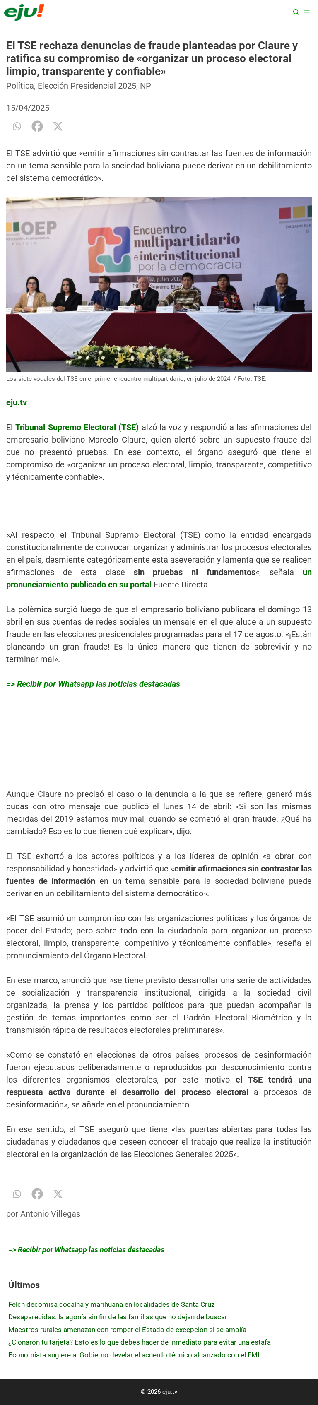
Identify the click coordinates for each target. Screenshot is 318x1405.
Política (20, 86)
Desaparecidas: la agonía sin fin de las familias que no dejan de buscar (117, 1317)
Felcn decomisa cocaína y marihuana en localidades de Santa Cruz (111, 1304)
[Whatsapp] (16, 126)
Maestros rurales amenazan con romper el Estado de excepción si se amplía (127, 1330)
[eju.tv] (24, 12)
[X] (57, 126)
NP (145, 86)
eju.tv (16, 402)
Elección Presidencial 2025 (87, 86)
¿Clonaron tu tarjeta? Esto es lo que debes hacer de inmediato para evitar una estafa (139, 1342)
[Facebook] (37, 126)
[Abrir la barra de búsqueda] (296, 12)
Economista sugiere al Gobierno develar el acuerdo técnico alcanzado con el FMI (134, 1355)
